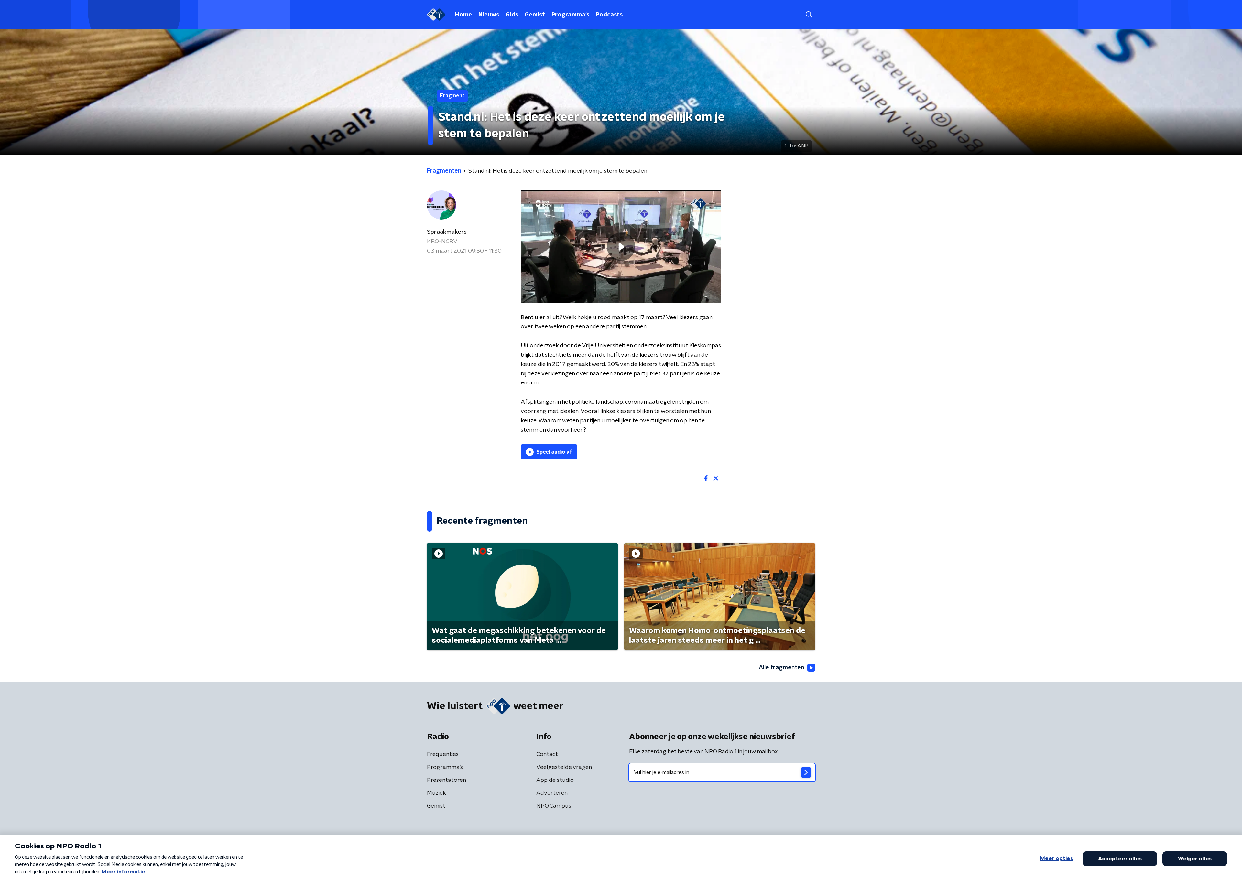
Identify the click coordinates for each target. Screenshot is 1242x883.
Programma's (570, 15)
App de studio (555, 780)
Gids (512, 15)
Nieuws (488, 15)
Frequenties (443, 754)
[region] (621, 246)
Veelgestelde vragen (564, 767)
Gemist (535, 15)
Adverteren (552, 793)
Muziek (436, 793)
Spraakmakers (447, 232)
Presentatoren (446, 780)
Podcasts (609, 15)
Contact (547, 754)
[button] (808, 15)
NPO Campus (553, 806)
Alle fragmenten (781, 668)
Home (463, 15)
